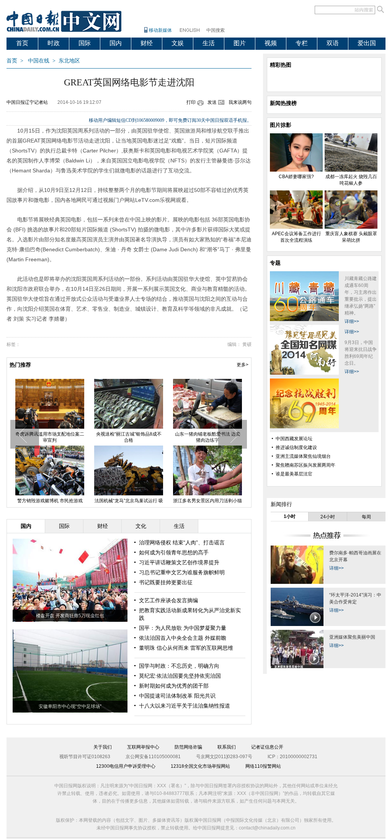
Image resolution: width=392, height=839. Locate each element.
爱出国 (367, 43)
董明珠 (148, 648)
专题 (275, 263)
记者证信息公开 (267, 747)
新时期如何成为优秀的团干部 (174, 686)
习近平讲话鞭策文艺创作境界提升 (179, 562)
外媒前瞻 (215, 638)
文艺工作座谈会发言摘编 (168, 600)
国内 (115, 43)
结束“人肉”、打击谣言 (199, 542)
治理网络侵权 (156, 542)
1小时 (290, 516)
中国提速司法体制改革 (166, 696)
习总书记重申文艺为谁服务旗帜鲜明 (182, 572)
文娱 (178, 43)
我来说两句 (240, 102)
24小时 (327, 516)
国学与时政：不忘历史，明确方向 (179, 666)
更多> (242, 364)
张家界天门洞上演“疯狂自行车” (207, 500)
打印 (191, 102)
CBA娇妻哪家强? (49, 434)
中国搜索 (215, 30)
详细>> (352, 321)
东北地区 (69, 61)
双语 (333, 43)
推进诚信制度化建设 (296, 447)
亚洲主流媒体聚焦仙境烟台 (303, 456)
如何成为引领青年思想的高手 (174, 552)
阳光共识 (205, 696)
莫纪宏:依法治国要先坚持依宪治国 (180, 676)
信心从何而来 (173, 648)
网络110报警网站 (263, 766)
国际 (84, 43)
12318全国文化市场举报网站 (200, 766)
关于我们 (102, 747)
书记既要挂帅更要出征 (166, 582)
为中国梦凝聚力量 (204, 628)
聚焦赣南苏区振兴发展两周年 (305, 465)
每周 (366, 516)
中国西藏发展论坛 (294, 438)
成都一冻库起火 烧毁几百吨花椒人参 (129, 437)
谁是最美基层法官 (294, 474)
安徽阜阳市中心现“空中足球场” (70, 706)
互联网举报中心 (143, 747)
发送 (212, 102)
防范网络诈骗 (188, 747)
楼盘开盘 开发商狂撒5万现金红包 (70, 615)
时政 (53, 43)
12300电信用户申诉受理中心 (125, 766)
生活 (209, 43)
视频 (271, 43)
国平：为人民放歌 (161, 628)
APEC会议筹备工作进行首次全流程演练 (208, 437)
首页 (22, 43)
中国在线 (38, 61)
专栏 (302, 43)
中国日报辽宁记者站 (27, 102)
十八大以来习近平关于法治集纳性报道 (184, 706)
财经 (146, 43)
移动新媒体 (160, 30)
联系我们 (226, 747)
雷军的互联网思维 (211, 648)
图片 (240, 43)
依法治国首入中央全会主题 (172, 638)
